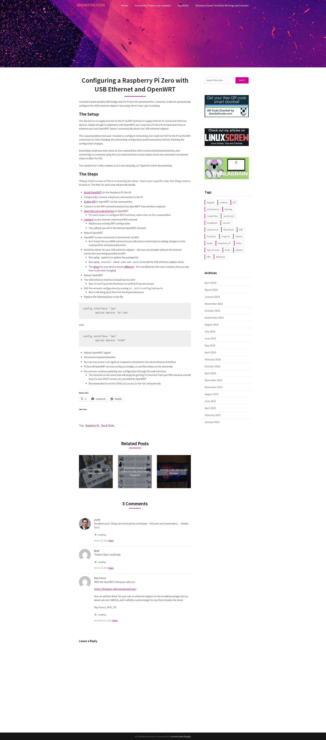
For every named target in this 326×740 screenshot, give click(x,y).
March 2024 (211, 289)
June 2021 (210, 401)
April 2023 (210, 352)
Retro (239, 243)
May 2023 (210, 345)
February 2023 (213, 359)
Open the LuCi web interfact (99, 211)
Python (238, 236)
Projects (225, 236)
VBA (209, 256)
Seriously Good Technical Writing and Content (222, 5)
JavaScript (228, 216)
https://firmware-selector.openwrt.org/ (115, 589)
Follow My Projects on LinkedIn (153, 5)
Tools (227, 250)
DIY (234, 202)
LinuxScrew (212, 229)
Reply (111, 540)
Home (124, 5)
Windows (220, 256)
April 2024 (210, 282)
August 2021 (212, 394)
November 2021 (214, 387)
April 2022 (210, 373)
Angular (210, 202)
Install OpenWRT (93, 192)
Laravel (226, 222)
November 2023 (214, 303)
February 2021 (213, 415)
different (129, 266)
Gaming (228, 209)
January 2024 (212, 296)
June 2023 (210, 338)
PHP (241, 229)
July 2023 (210, 331)
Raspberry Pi (92, 425)
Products (211, 236)
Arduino (224, 202)
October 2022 (212, 366)
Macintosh (228, 229)
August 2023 (212, 324)
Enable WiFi (90, 201)
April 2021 (210, 408)
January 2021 (212, 422)
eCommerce (213, 209)
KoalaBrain (212, 222)
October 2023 (212, 310)
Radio (210, 243)
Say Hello (183, 5)
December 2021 (213, 380)
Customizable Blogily (180, 736)
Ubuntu (239, 250)
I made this (212, 216)
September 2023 (214, 317)
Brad (96, 550)
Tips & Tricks (107, 425)
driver (96, 266)
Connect (88, 219)
